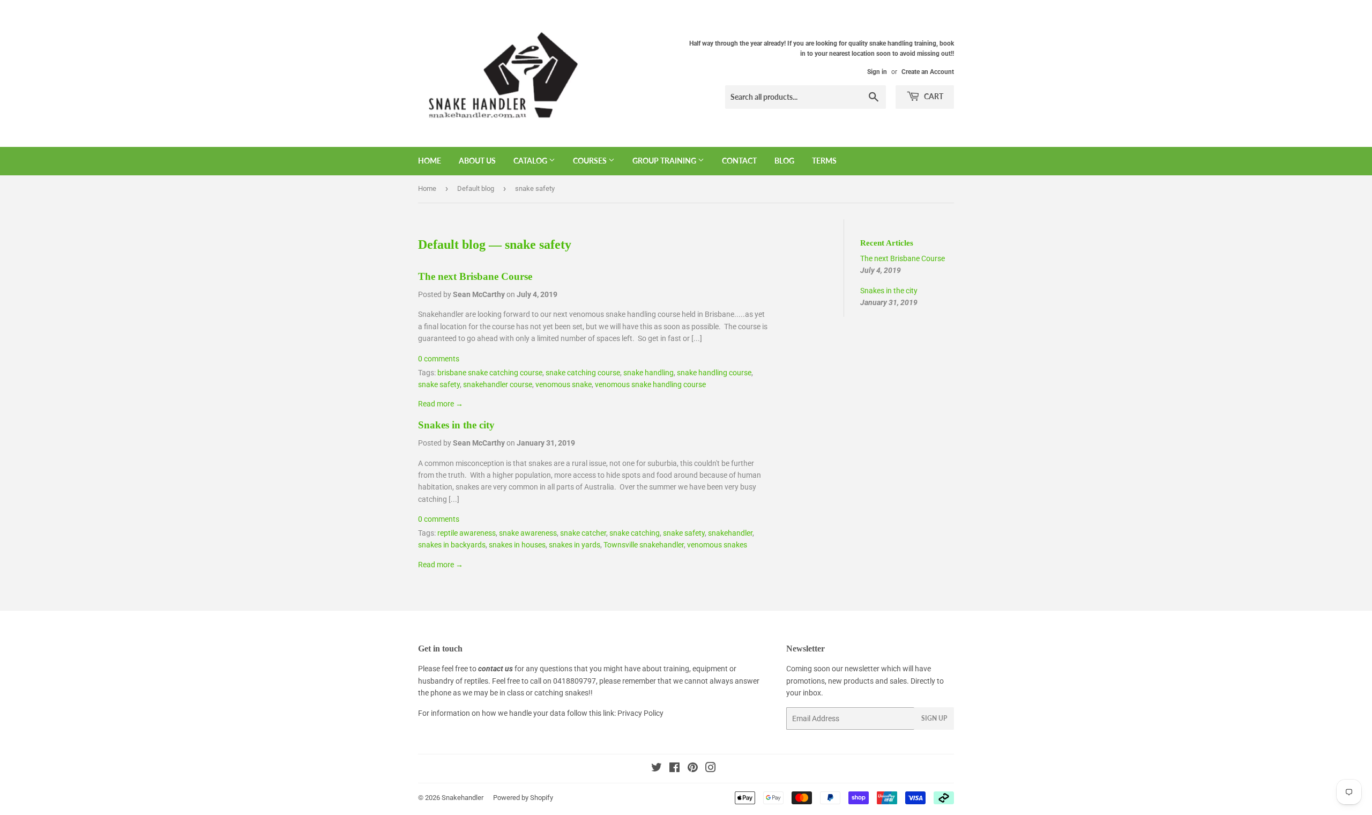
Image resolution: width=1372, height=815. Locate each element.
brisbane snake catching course (489, 372)
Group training (665, 160)
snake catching (634, 533)
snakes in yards (574, 544)
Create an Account (927, 72)
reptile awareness (466, 533)
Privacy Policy (640, 713)
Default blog (475, 188)
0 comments (438, 358)
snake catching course (583, 372)
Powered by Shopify (523, 798)
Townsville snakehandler (643, 544)
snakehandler (730, 533)
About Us (477, 160)
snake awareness (528, 533)
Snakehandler (462, 798)
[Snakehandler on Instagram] (710, 769)
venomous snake (563, 384)
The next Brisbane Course (475, 276)
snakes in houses (517, 544)
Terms (824, 160)
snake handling (648, 372)
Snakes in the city (456, 425)
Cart (932, 96)
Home (429, 160)
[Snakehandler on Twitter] (656, 769)
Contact (739, 160)
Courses (590, 160)
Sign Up (934, 718)
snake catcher (583, 533)
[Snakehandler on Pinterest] (692, 769)
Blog (784, 160)
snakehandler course (497, 384)
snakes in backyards (452, 544)
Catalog (531, 160)
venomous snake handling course (650, 384)
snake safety (439, 384)
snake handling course (714, 372)
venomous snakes (717, 544)
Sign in (877, 72)
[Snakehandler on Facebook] (674, 769)
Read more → (440, 403)
